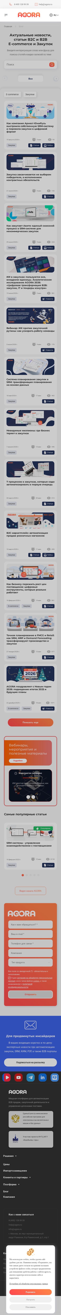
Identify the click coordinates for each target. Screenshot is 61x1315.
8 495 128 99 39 (21, 4)
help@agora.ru (45, 4)
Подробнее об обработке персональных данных (28, 1284)
